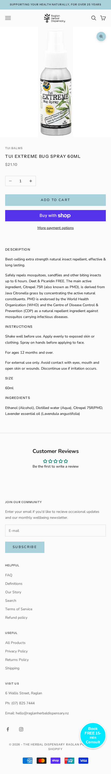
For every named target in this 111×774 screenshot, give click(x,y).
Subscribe (25, 547)
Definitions (13, 583)
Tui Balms (14, 148)
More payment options (55, 227)
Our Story (13, 592)
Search (10, 600)
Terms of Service (18, 609)
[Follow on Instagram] (21, 729)
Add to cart (55, 200)
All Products (15, 642)
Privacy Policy (16, 651)
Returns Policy (17, 659)
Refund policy (16, 617)
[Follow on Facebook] (7, 729)
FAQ (8, 575)
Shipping (12, 668)
